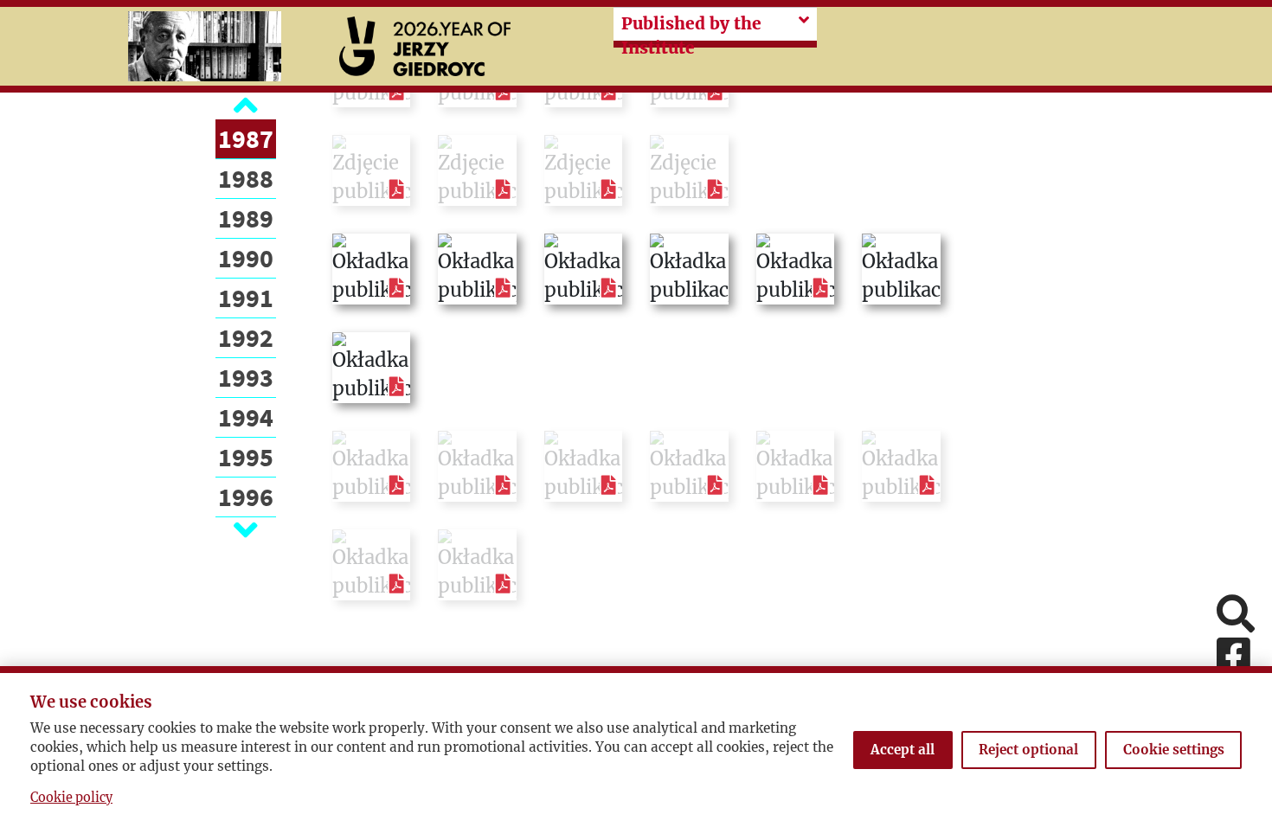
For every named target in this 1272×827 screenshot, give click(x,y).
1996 (245, 496)
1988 (245, 178)
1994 (245, 417)
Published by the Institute (691, 36)
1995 (245, 456)
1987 (245, 138)
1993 (245, 377)
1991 (245, 297)
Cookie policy (71, 797)
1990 (245, 257)
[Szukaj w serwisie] (1236, 615)
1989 (245, 218)
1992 (245, 337)
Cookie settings (1173, 749)
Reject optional (1028, 749)
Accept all (902, 749)
